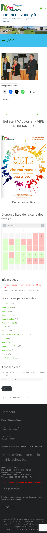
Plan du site (37, 529)
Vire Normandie (7, 358)
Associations (6, 303)
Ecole (3, 327)
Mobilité (4, 338)
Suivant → (41, 114)
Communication (7, 319)
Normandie (5, 342)
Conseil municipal (8, 323)
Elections (5, 331)
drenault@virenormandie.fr (10, 507)
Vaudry (4, 354)
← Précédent (7, 114)
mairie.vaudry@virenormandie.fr (30, 446)
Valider (7, 389)
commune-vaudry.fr (19, 14)
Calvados (5, 311)
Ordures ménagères (9, 346)
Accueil (9, 529)
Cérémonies (6, 315)
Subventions (6, 350)
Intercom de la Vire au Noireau (13, 335)
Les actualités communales (22, 529)
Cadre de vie (6, 307)
